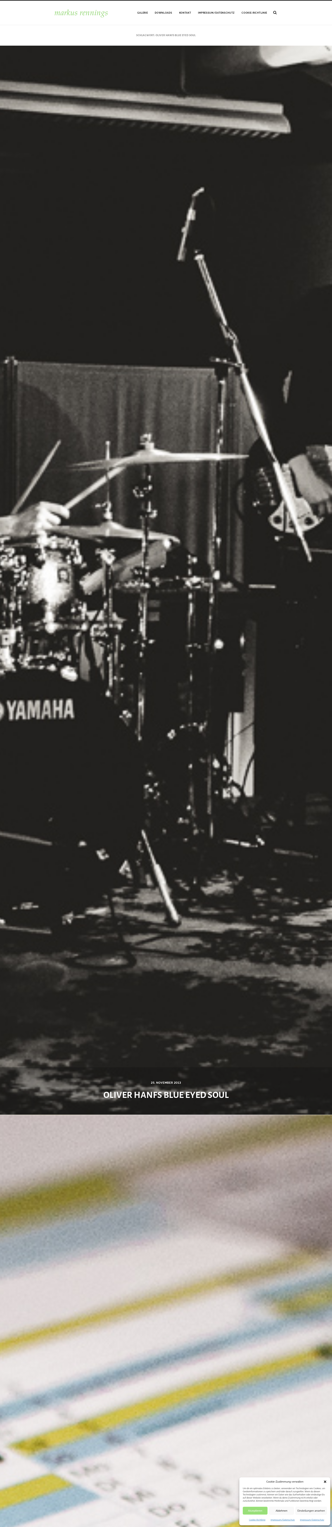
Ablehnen (281, 1510)
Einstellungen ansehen (311, 1510)
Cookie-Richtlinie (257, 1520)
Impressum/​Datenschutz (283, 1520)
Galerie (142, 12)
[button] (325, 1481)
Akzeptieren (255, 1510)
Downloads (163, 12)
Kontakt (185, 12)
